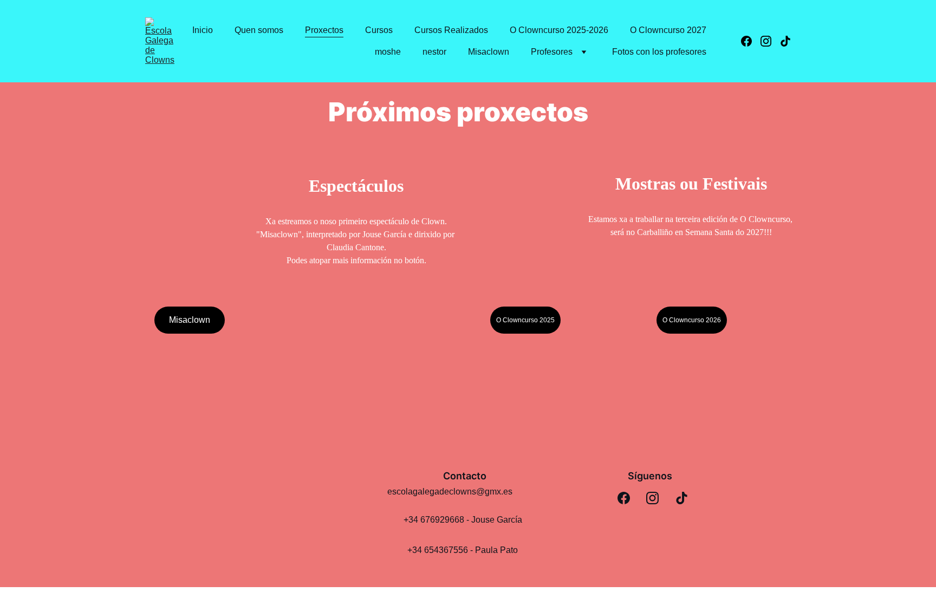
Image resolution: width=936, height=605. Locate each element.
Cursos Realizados (451, 30)
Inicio (202, 30)
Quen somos (259, 30)
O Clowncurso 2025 (525, 320)
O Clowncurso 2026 (691, 320)
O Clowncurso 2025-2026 (559, 30)
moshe (388, 51)
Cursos (379, 30)
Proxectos (324, 30)
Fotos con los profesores (659, 51)
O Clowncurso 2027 (668, 30)
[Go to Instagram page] (770, 41)
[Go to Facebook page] (750, 41)
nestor (434, 51)
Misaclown (488, 51)
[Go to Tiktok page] (785, 41)
